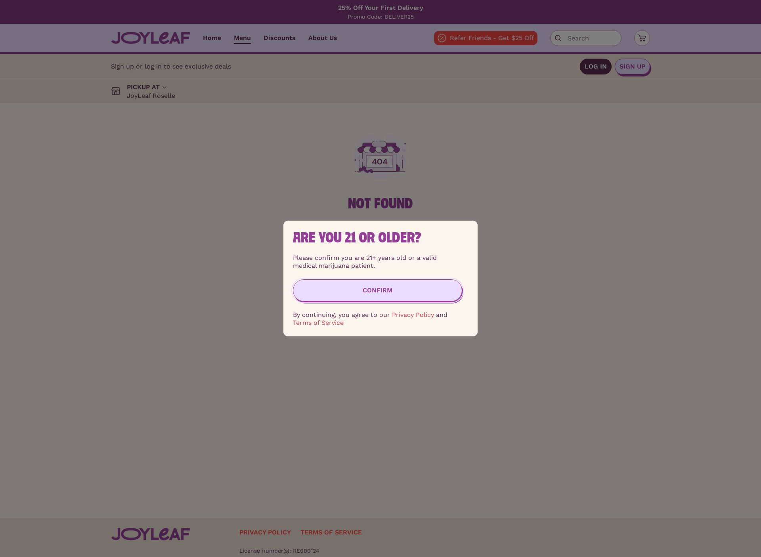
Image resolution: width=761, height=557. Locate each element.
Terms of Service (318, 322)
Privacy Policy (413, 315)
